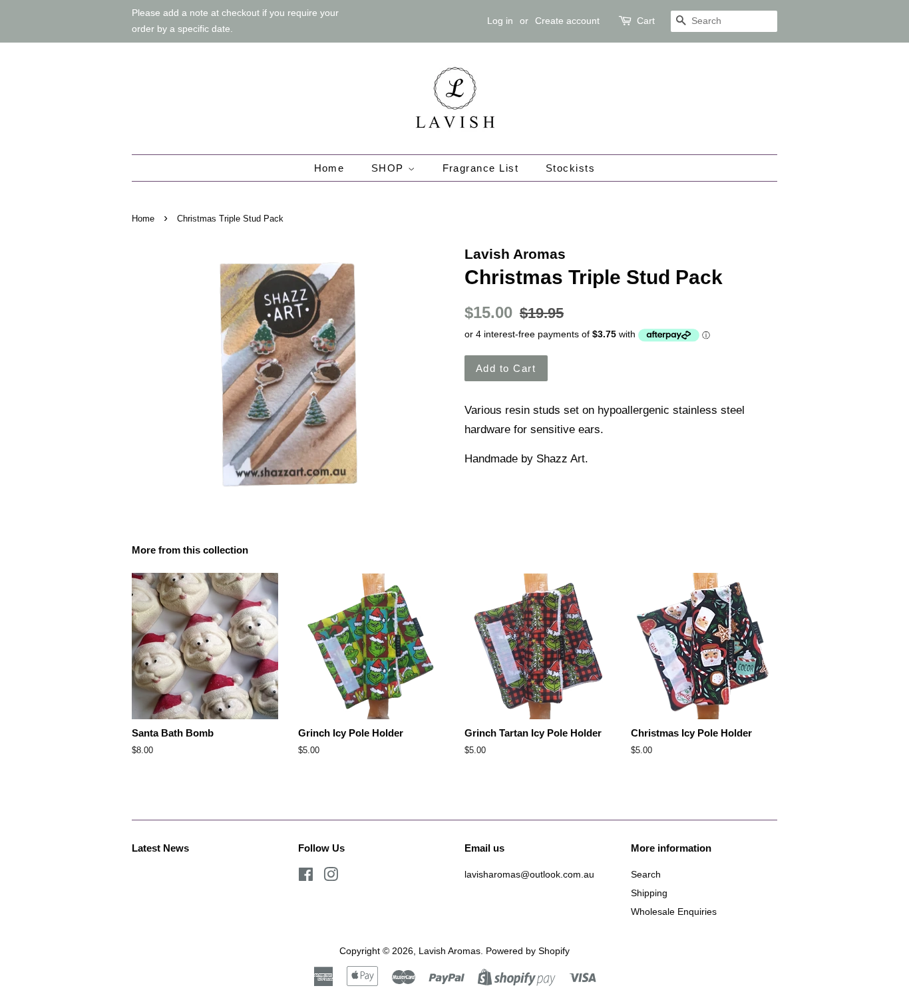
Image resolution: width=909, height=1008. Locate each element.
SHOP (389, 168)
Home (329, 168)
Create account (567, 20)
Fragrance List (481, 168)
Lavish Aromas (449, 950)
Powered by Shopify (528, 950)
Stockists (571, 168)
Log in (500, 20)
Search (646, 874)
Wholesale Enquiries (674, 911)
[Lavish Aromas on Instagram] (330, 877)
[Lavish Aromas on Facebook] (305, 877)
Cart (646, 20)
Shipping (649, 893)
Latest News (160, 848)
